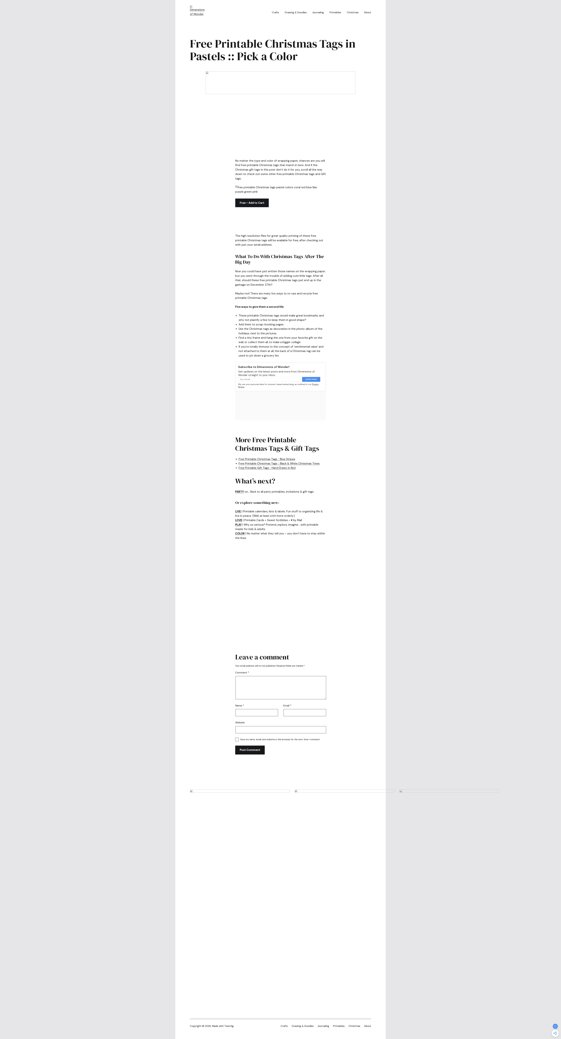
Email (287, 705)
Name (239, 705)
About (367, 12)
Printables (335, 12)
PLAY (238, 525)
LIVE (238, 511)
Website (240, 722)
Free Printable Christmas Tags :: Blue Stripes (267, 459)
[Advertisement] (288, 146)
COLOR (240, 533)
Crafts (275, 12)
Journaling (318, 12)
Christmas (353, 12)
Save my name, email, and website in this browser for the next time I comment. (280, 739)
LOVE (238, 520)
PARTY (239, 492)
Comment (242, 672)
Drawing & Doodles (296, 12)
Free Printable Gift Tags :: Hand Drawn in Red (267, 468)
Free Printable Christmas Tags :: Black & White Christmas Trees (279, 463)
